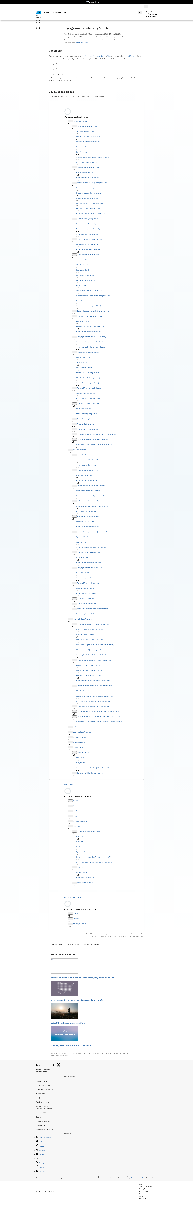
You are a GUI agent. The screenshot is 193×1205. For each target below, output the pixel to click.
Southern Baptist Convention (86, 131)
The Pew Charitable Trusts (138, 1178)
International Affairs (43, 1085)
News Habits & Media (43, 1125)
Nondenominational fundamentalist (88, 193)
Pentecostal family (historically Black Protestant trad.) (95, 686)
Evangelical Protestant (80, 121)
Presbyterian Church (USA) (85, 521)
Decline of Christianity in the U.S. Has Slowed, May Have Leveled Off (82, 977)
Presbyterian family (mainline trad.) (89, 516)
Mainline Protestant (79, 450)
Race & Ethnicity (41, 1093)
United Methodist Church (84, 475)
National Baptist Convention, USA (87, 634)
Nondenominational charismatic (87, 198)
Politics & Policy (41, 1081)
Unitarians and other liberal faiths (88, 831)
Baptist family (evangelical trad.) (88, 126)
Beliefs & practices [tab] (73, 944)
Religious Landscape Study (55, 12)
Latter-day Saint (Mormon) (82, 732)
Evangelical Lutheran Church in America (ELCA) (92, 506)
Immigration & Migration (44, 1089)
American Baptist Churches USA (87, 460)
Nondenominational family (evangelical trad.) (92, 183)
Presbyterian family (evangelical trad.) (90, 239)
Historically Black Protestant (82, 619)
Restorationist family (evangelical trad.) (90, 316)
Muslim (75, 806)
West (109, 56)
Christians (68, 105)
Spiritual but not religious (85, 852)
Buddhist (76, 811)
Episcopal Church (82, 537)
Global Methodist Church (84, 172)
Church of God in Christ (84, 691)
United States (129, 56)
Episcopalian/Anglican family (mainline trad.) (92, 532)
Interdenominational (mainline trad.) (88, 491)
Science (38, 1117)
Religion (39, 1098)
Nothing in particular (80, 924)
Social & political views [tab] (91, 944)
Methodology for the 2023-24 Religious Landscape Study (77, 1000)
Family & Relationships (44, 1109)
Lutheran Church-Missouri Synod (87, 224)
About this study (82, 42)
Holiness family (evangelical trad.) (88, 352)
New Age (80, 867)
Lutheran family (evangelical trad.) (88, 219)
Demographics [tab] (57, 944)
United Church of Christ (84, 573)
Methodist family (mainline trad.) (88, 470)
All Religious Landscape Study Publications (71, 1045)
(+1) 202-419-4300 (42, 1075)
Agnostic (76, 919)
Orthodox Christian (79, 737)
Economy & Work (42, 1113)
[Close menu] (146, 6)
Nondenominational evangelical (87, 188)
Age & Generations (42, 1102)
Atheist (75, 913)
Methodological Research (44, 1129)
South (103, 56)
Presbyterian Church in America (87, 244)
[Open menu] (140, 12)
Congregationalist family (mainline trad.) (90, 568)
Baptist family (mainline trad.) (87, 455)
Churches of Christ (82, 321)
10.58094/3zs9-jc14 (61, 1056)
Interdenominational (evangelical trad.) (89, 203)
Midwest (88, 56)
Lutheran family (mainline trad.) (88, 501)
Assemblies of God (82, 260)
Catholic (76, 727)
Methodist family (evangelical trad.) (89, 167)
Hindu (75, 816)
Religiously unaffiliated (72, 897)
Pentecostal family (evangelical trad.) (89, 254)
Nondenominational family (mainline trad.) (91, 486)
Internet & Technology (43, 1121)
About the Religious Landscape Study (68, 1022)
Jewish (75, 800)
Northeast (96, 56)
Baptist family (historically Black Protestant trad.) (93, 624)
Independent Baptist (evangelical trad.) (89, 136)
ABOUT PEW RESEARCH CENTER (45, 1176)
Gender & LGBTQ (42, 1106)
